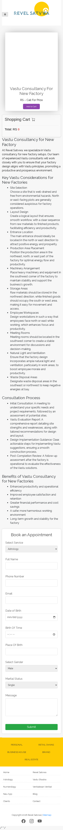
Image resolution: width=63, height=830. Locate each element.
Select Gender (14, 662)
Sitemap (47, 815)
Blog (35, 794)
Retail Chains (46, 744)
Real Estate (31, 759)
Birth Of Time (13, 627)
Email (8, 593)
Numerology (9, 786)
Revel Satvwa (39, 772)
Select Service (14, 542)
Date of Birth (13, 610)
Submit (31, 727)
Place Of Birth (14, 645)
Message (11, 695)
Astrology (8, 779)
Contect (36, 801)
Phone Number (14, 576)
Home (6, 772)
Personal (17, 744)
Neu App (7, 794)
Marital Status (14, 678)
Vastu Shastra (39, 779)
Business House (16, 752)
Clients (6, 801)
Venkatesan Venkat (42, 786)
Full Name (11, 559)
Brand (46, 752)
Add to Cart (31, 106)
